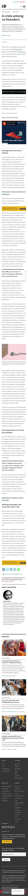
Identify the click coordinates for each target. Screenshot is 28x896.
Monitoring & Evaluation (7, 796)
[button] (6, 891)
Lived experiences (16, 574)
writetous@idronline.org (8, 581)
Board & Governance (7, 786)
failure (7, 574)
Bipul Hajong (7, 749)
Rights (16, 773)
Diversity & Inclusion (19, 791)
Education (17, 766)
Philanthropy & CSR (19, 796)
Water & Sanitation (19, 778)
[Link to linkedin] (8, 827)
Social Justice (18, 819)
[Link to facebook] (3, 827)
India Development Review (9, 148)
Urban (16, 800)
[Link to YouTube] (13, 827)
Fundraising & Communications (6, 790)
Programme (4, 798)
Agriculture (17, 764)
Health (16, 771)
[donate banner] (14, 211)
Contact (18, 885)
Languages (22, 2)
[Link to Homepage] (4, 7)
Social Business (6, 12)
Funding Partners (6, 768)
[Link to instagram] (11, 827)
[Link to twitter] (6, 827)
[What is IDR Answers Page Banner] (14, 94)
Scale (16, 817)
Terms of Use (12, 885)
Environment (18, 768)
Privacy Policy (5, 885)
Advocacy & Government (18, 787)
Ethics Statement (6, 771)
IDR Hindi (15, 2)
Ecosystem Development (18, 811)
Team (3, 764)
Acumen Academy (21, 51)
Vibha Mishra (7, 675)
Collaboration (18, 807)
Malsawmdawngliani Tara (11, 711)
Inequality (17, 814)
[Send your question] (26, 892)
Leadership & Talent (6, 793)
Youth (16, 821)
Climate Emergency (19, 803)
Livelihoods (17, 775)
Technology (4, 800)
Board (3, 766)
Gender (16, 793)
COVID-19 (17, 805)
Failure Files (17, 47)
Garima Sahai (7, 35)
